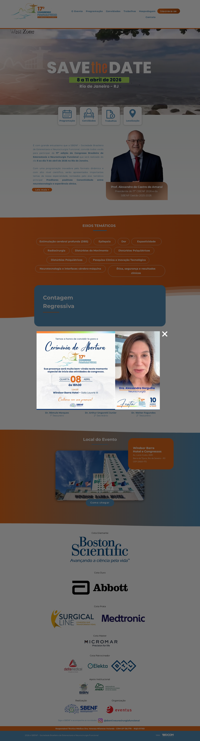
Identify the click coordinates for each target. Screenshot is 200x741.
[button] (156, 406)
